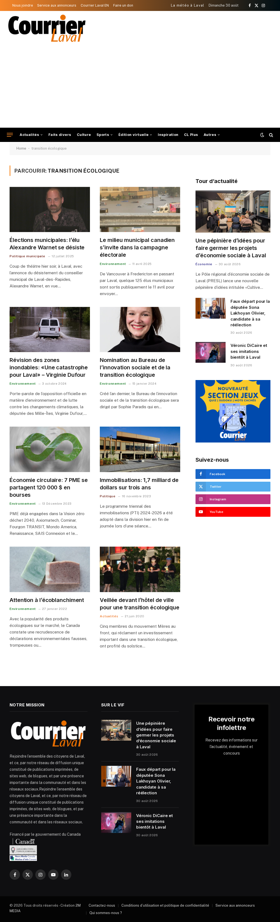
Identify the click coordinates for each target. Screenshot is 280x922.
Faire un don (123, 5)
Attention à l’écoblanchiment (47, 600)
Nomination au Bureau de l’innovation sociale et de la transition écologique (135, 367)
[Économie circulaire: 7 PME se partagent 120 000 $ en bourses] (50, 449)
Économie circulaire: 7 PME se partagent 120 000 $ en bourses (49, 487)
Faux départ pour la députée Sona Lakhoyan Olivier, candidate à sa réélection (250, 313)
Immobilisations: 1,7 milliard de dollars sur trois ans (139, 484)
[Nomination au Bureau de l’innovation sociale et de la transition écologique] (140, 329)
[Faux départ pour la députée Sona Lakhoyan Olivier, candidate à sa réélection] (211, 308)
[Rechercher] (270, 135)
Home (21, 148)
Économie (204, 264)
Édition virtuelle (133, 135)
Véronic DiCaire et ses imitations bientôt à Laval (249, 351)
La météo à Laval (188, 5)
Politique (107, 496)
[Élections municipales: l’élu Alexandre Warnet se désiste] (50, 209)
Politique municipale (27, 256)
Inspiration (168, 135)
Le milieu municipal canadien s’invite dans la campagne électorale (137, 247)
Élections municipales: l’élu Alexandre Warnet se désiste (47, 244)
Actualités (29, 135)
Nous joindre (22, 5)
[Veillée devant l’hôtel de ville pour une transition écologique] (140, 569)
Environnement (113, 264)
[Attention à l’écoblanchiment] (50, 569)
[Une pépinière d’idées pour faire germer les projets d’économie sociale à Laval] (233, 211)
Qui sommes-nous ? (105, 913)
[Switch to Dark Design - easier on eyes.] (262, 135)
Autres (210, 135)
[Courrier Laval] (47, 28)
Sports (103, 135)
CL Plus (191, 135)
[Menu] (10, 135)
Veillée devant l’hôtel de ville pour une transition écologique (139, 604)
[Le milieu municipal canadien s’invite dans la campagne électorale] (140, 209)
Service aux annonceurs (56, 5)
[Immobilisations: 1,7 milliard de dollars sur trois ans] (140, 449)
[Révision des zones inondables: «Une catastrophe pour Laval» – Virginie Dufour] (50, 329)
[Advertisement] (140, 86)
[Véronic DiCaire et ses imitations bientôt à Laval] (211, 352)
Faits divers (59, 135)
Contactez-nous (102, 905)
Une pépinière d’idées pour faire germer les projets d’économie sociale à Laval (231, 248)
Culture (84, 135)
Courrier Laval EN (95, 5)
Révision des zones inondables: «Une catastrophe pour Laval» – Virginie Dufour (49, 367)
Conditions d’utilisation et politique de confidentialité (165, 905)
